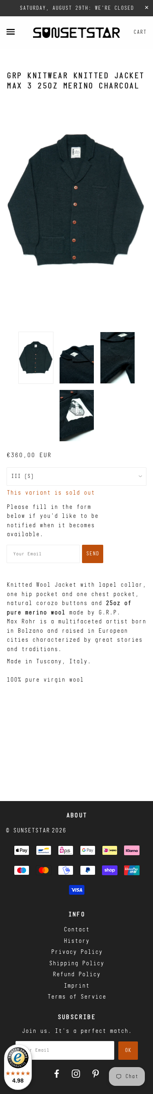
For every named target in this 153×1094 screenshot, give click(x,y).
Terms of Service (76, 997)
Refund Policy (76, 975)
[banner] (76, 32)
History (76, 941)
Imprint (76, 986)
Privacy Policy (76, 952)
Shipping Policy (76, 964)
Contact (76, 930)
